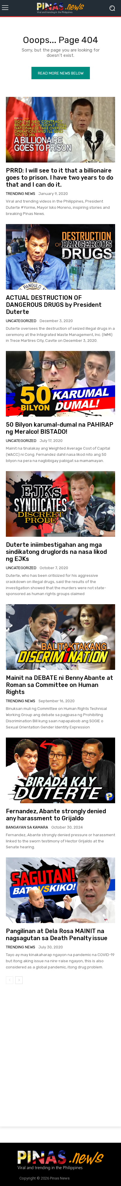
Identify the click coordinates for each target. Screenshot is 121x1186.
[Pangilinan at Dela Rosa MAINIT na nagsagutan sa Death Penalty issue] (60, 890)
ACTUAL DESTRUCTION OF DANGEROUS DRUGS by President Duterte (54, 304)
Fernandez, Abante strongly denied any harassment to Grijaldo (56, 815)
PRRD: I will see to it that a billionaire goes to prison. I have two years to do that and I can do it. (59, 177)
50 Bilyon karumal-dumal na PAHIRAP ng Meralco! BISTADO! (59, 428)
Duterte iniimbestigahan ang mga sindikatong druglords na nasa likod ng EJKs (56, 551)
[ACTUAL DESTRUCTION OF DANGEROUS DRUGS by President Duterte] (60, 257)
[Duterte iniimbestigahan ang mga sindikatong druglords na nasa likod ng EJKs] (60, 504)
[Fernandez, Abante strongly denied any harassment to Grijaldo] (60, 770)
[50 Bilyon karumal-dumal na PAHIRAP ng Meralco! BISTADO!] (60, 384)
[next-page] (19, 980)
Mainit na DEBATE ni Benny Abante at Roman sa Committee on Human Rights (59, 684)
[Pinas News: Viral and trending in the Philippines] (60, 8)
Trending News (20, 194)
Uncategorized (21, 321)
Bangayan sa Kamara (27, 827)
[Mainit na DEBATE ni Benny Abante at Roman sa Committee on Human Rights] (60, 637)
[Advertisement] (60, 1056)
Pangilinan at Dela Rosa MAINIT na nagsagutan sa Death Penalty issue (56, 934)
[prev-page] (9, 980)
